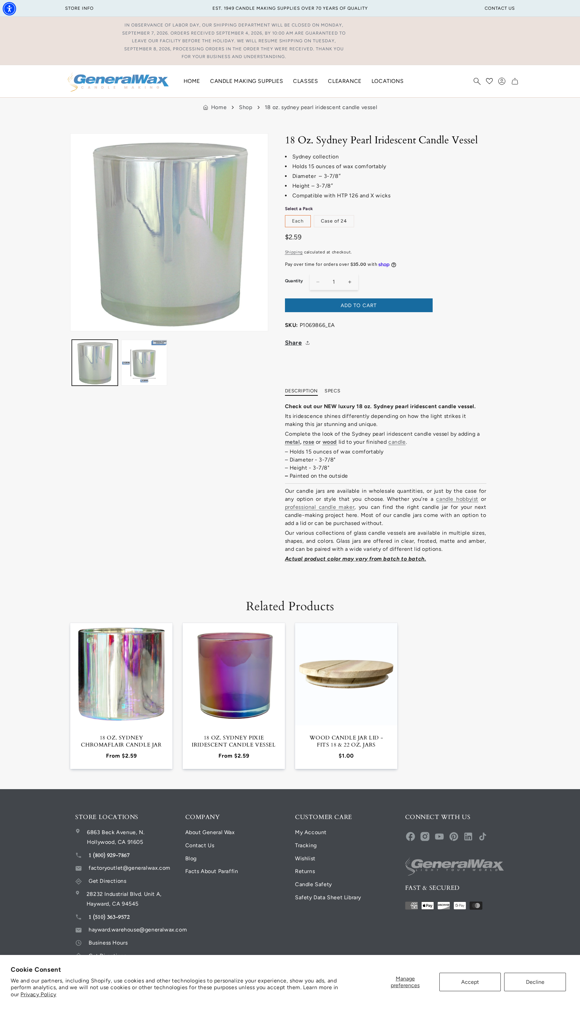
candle (397, 442)
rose (308, 442)
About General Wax (210, 832)
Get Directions (107, 881)
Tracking (306, 845)
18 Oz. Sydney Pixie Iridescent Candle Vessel (234, 741)
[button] (477, 81)
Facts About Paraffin (211, 871)
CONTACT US (500, 8)
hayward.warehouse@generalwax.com (138, 929)
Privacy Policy (38, 994)
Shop (245, 107)
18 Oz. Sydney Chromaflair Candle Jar (121, 741)
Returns (305, 871)
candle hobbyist (457, 499)
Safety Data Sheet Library (328, 897)
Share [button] (293, 342)
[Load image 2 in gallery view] (144, 363)
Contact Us (199, 845)
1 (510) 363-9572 (109, 917)
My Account (311, 832)
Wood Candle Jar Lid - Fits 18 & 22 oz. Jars (346, 741)
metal (292, 442)
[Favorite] (489, 81)
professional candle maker (320, 507)
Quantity (294, 280)
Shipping (294, 252)
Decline (535, 982)
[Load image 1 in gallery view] (95, 363)
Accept (470, 982)
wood (330, 442)
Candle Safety (313, 884)
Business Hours (108, 943)
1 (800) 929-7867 (109, 855)
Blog (191, 858)
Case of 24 (334, 221)
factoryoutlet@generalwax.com (130, 868)
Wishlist (305, 858)
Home (219, 107)
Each (298, 221)
